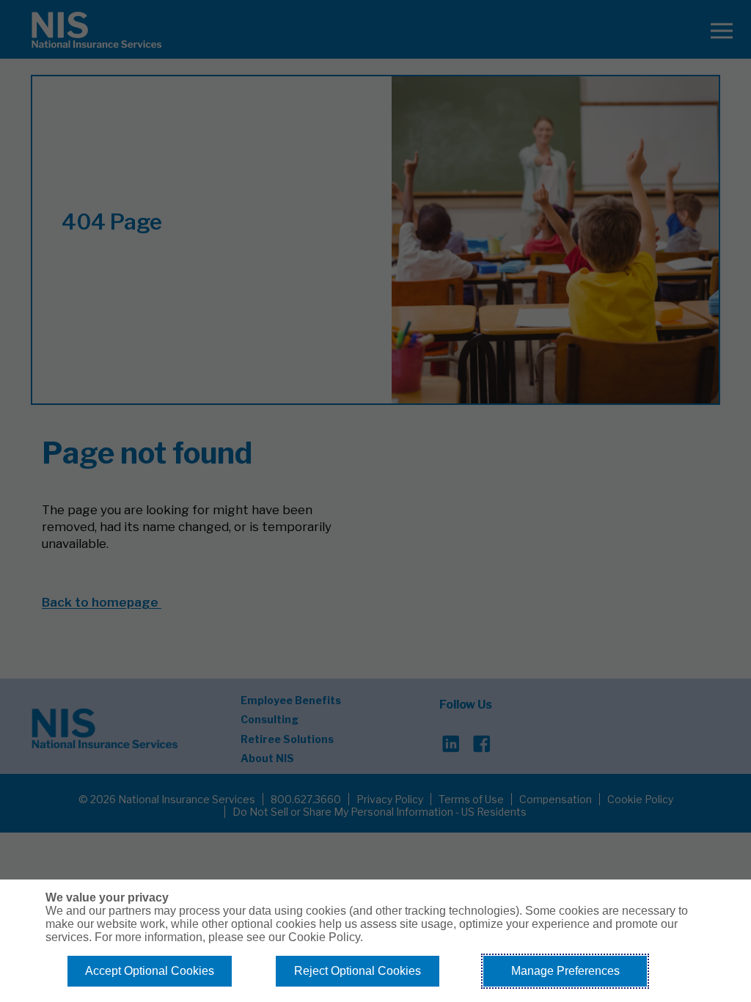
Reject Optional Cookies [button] (357, 971)
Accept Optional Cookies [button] (149, 971)
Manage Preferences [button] (565, 971)
